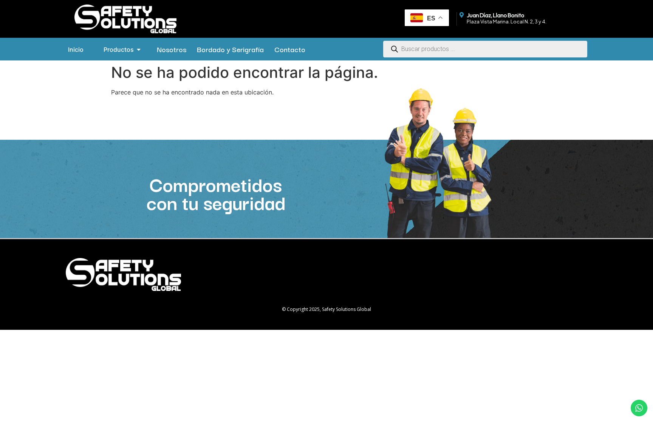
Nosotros (171, 49)
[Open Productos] (139, 49)
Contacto (289, 49)
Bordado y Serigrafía (230, 49)
